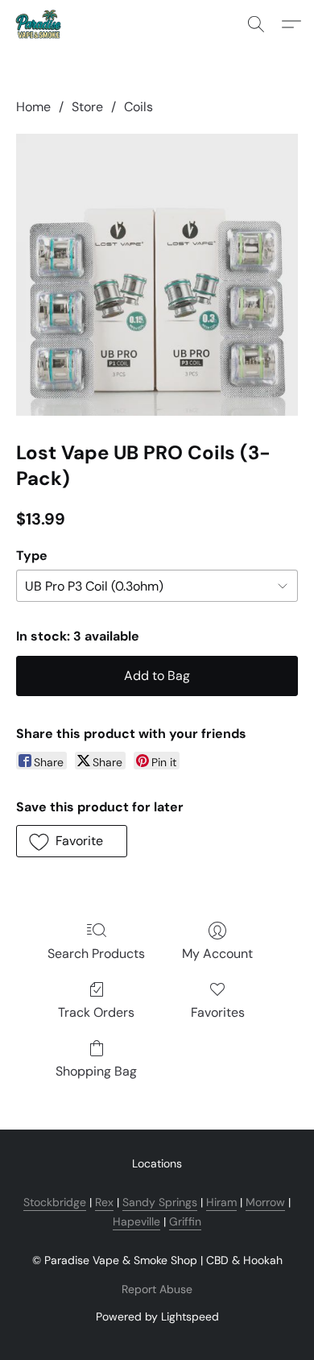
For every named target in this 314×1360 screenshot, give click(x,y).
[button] (39, 24)
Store (87, 106)
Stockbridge (54, 1202)
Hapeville (136, 1221)
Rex (104, 1202)
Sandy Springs (159, 1202)
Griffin (185, 1221)
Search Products (96, 953)
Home (33, 106)
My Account (217, 953)
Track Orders (96, 1012)
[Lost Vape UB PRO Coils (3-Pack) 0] (157, 275)
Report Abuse (157, 1289)
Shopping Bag (96, 1071)
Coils (138, 106)
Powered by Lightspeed (157, 1316)
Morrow (265, 1202)
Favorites (218, 1012)
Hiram (221, 1202)
